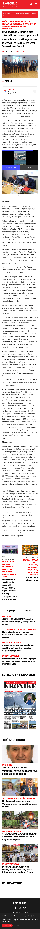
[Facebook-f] (15, 907)
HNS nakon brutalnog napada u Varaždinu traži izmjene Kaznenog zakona (19, 633)
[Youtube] (24, 907)
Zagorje (6, 16)
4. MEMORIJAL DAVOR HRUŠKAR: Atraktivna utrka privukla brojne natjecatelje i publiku (18, 647)
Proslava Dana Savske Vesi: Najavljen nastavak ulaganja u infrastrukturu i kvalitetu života (19, 660)
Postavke (18, 925)
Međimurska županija (11, 13)
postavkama (6, 922)
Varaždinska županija (28, 13)
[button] (35, 4)
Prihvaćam (7, 925)
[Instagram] (20, 907)
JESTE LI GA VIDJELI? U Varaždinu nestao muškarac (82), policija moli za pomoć (19, 620)
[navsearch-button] (31, 4)
